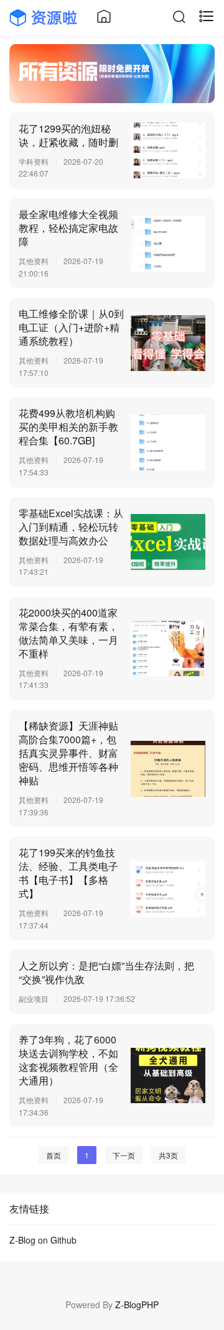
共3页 (168, 1155)
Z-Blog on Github (43, 1240)
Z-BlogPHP (137, 1304)
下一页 (124, 1155)
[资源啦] (45, 16)
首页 (53, 1155)
